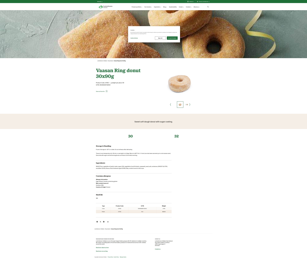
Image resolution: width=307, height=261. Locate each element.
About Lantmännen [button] (203, 1)
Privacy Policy (110, 256)
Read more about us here (102, 247)
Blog (164, 7)
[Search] (208, 7)
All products (110, 60)
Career (181, 7)
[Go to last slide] (170, 104)
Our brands (147, 7)
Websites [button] (99, 1)
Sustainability (173, 7)
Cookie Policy (116, 256)
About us (196, 7)
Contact (188, 7)
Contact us (157, 249)
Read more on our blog (102, 251)
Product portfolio (136, 7)
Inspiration (157, 7)
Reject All (160, 38)
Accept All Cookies (172, 38)
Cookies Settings (134, 37)
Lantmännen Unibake (102, 60)
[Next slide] (190, 104)
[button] (180, 104)
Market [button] (191, 1)
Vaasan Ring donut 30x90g (120, 60)
